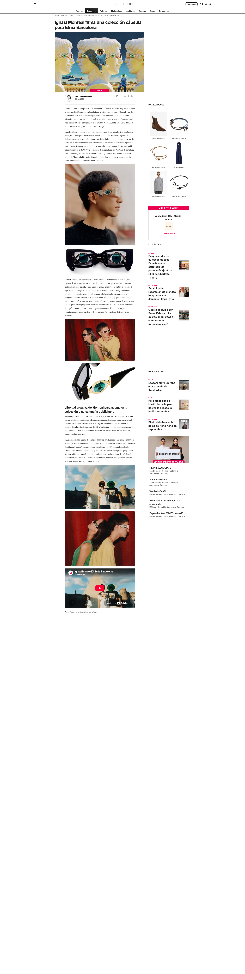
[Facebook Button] (121, 96)
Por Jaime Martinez (83, 96)
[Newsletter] (201, 4)
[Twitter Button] (117, 96)
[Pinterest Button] (128, 96)
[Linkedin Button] (125, 96)
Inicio (57, 15)
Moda (72, 15)
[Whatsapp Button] (132, 96)
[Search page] (206, 4)
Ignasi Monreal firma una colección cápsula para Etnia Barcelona (99, 15)
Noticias (64, 15)
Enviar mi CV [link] (169, 233)
